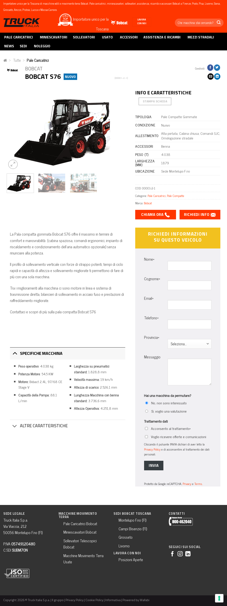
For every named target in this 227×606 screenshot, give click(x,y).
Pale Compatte (175, 195)
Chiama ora (152, 214)
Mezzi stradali (201, 37)
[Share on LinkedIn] (217, 76)
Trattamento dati (156, 421)
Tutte (17, 60)
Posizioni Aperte (131, 559)
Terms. (198, 483)
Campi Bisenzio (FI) (133, 528)
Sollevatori (84, 37)
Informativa (113, 600)
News (9, 46)
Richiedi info (197, 214)
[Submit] (219, 22)
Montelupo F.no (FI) (132, 520)
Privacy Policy (152, 449)
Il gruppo (58, 600)
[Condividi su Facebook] (210, 67)
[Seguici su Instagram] (180, 554)
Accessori (129, 37)
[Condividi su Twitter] (217, 67)
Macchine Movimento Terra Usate (83, 558)
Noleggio (42, 46)
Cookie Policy (94, 600)
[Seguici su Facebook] (172, 554)
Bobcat (148, 202)
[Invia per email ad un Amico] (210, 76)
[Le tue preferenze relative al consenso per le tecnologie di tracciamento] (219, 598)
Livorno (124, 545)
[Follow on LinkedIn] (187, 554)
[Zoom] (13, 164)
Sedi (23, 46)
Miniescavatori (53, 37)
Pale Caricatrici (18, 37)
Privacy (187, 483)
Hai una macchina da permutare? (167, 395)
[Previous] (15, 129)
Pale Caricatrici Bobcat (80, 523)
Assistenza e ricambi (161, 37)
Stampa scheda (155, 101)
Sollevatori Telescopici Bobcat (80, 543)
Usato (107, 37)
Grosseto (126, 537)
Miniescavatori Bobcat (79, 532)
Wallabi (144, 600)
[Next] (121, 129)
